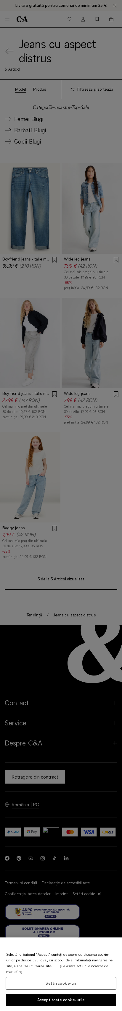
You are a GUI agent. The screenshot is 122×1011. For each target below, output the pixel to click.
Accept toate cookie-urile (61, 999)
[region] (61, 974)
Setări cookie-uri (61, 983)
